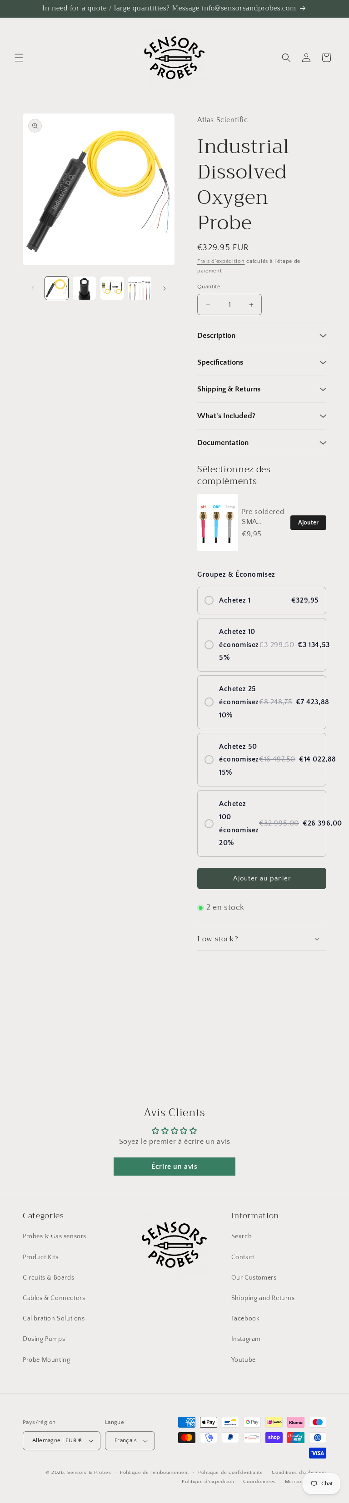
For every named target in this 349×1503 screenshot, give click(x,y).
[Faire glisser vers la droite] (164, 288)
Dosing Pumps (44, 1339)
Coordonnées (259, 1481)
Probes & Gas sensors (54, 1236)
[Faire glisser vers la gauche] (33, 288)
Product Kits (40, 1257)
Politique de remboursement (154, 1472)
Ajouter (308, 522)
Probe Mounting (46, 1360)
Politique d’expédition (208, 1481)
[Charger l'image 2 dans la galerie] (84, 288)
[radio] (261, 600)
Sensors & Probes (89, 1472)
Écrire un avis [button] (174, 1166)
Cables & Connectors (54, 1298)
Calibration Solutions (54, 1318)
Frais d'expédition (221, 261)
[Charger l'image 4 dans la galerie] (139, 288)
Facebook (245, 1318)
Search (241, 1236)
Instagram (246, 1339)
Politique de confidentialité (230, 1472)
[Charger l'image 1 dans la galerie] (56, 288)
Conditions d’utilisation (299, 1472)
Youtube (243, 1360)
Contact (242, 1257)
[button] (19, 58)
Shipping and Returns (263, 1298)
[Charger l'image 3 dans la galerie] (112, 288)
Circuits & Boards (48, 1277)
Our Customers (254, 1277)
